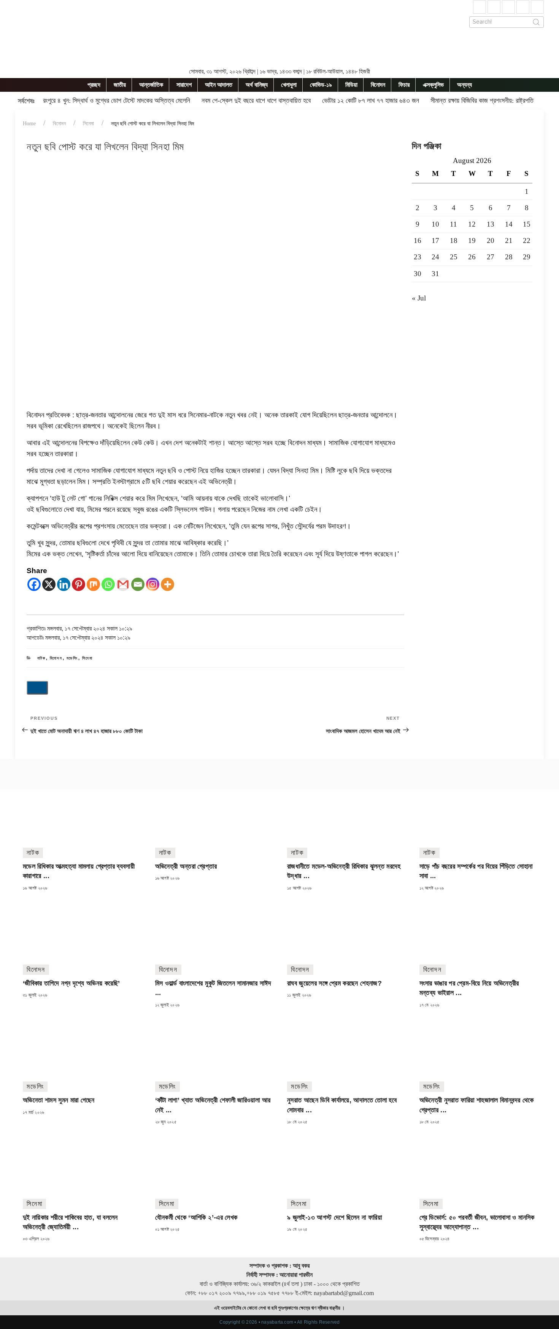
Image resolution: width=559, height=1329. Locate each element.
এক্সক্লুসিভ (433, 84)
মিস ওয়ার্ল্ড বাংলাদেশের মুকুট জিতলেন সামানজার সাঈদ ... (213, 988)
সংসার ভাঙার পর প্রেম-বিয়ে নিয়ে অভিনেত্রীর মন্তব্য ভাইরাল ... (469, 988)
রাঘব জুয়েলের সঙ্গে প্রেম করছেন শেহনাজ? (334, 983)
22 (526, 240)
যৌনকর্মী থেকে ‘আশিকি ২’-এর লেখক (196, 1217)
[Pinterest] (78, 584)
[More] (167, 584)
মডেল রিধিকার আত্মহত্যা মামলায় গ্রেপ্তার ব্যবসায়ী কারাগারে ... (79, 871)
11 (453, 224)
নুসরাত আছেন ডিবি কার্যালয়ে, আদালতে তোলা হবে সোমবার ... (342, 1104)
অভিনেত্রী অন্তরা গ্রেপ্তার (186, 866)
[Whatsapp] (108, 584)
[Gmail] (123, 584)
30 (417, 274)
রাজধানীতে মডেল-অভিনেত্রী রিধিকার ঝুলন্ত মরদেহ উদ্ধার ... (344, 871)
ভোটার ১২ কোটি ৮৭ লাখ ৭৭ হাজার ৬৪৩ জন (370, 100)
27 (490, 257)
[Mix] (93, 584)
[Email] (138, 584)
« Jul (419, 298)
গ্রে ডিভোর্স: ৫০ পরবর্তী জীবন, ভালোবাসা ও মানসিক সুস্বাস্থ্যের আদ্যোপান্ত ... (477, 1222)
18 (453, 240)
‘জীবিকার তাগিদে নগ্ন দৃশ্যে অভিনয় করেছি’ (71, 983)
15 (526, 224)
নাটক (41, 658)
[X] (49, 584)
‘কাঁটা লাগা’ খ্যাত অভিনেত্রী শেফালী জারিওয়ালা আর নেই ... (213, 1104)
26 (472, 257)
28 (509, 257)
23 (417, 257)
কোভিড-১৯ (321, 84)
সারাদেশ (184, 84)
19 (472, 240)
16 (417, 240)
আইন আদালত (218, 84)
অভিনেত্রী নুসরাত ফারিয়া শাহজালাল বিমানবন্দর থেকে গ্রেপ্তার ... (476, 1104)
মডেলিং (72, 658)
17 (435, 240)
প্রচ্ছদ (93, 84)
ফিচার (404, 84)
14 (509, 224)
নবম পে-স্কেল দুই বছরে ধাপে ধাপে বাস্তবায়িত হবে (256, 100)
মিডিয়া (351, 84)
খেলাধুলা (289, 84)
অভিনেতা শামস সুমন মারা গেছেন (59, 1100)
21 (509, 240)
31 (435, 274)
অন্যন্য (464, 84)
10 (435, 224)
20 (490, 240)
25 (453, 257)
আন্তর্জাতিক (151, 84)
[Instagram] (152, 584)
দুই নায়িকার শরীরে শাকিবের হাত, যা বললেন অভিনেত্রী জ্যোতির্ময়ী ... (70, 1222)
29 (526, 257)
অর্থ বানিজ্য (257, 84)
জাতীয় (120, 84)
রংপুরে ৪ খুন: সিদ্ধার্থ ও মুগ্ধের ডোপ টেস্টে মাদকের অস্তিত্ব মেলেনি (116, 100)
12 (472, 224)
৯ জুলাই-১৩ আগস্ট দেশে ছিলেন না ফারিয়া (334, 1217)
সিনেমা (88, 123)
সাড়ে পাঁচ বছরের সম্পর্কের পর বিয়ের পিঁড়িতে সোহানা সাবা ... (476, 871)
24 (435, 257)
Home (29, 123)
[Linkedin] (63, 584)
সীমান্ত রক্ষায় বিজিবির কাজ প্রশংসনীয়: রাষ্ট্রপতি (482, 100)
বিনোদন (378, 84)
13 (490, 224)
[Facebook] (34, 584)
